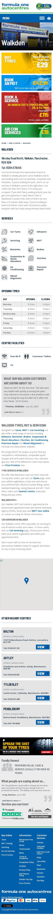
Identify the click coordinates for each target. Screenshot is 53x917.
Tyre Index (41, 861)
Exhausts (6, 436)
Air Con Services (8, 851)
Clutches (25, 440)
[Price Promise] (44, 6)
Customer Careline (41, 847)
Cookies (22, 866)
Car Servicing (37, 430)
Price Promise (12, 465)
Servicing (5, 847)
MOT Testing (7, 843)
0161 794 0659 (14, 723)
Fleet (39, 865)
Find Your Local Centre (43, 853)
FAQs (39, 857)
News (21, 853)
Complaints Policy (26, 862)
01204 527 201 (14, 648)
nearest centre (27, 491)
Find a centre (14, 143)
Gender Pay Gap (26, 879)
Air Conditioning (39, 440)
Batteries (17, 436)
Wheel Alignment (32, 443)
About (21, 845)
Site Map (40, 880)
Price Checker (24, 883)
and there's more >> (13, 412)
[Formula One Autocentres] (15, 6)
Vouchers (41, 876)
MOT (24, 430)
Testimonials (24, 849)
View (40, 647)
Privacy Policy (24, 870)
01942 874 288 (14, 699)
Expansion (41, 869)
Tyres (18, 430)
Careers (40, 873)
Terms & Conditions (23, 857)
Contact (40, 842)
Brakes (27, 436)
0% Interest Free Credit (26, 840)
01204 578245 (13, 167)
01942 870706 (13, 674)
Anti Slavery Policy (24, 875)
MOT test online (40, 510)
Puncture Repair (10, 443)
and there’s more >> (11, 800)
